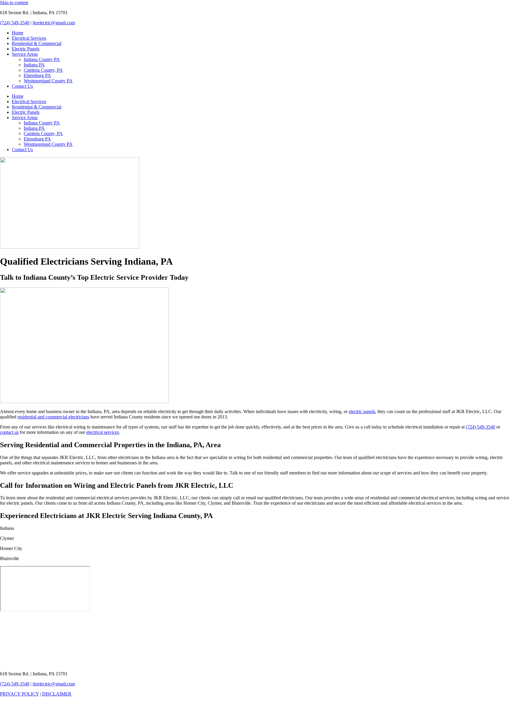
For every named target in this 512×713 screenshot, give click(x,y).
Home (17, 32)
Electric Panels (25, 48)
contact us (9, 432)
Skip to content (14, 2)
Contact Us (22, 86)
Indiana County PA (42, 59)
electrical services (102, 432)
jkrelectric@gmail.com (54, 22)
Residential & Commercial (36, 43)
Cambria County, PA (43, 70)
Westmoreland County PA (48, 80)
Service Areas (25, 54)
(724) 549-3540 (14, 22)
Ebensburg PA (37, 75)
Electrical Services (29, 38)
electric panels (362, 411)
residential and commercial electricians (53, 416)
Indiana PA (34, 64)
